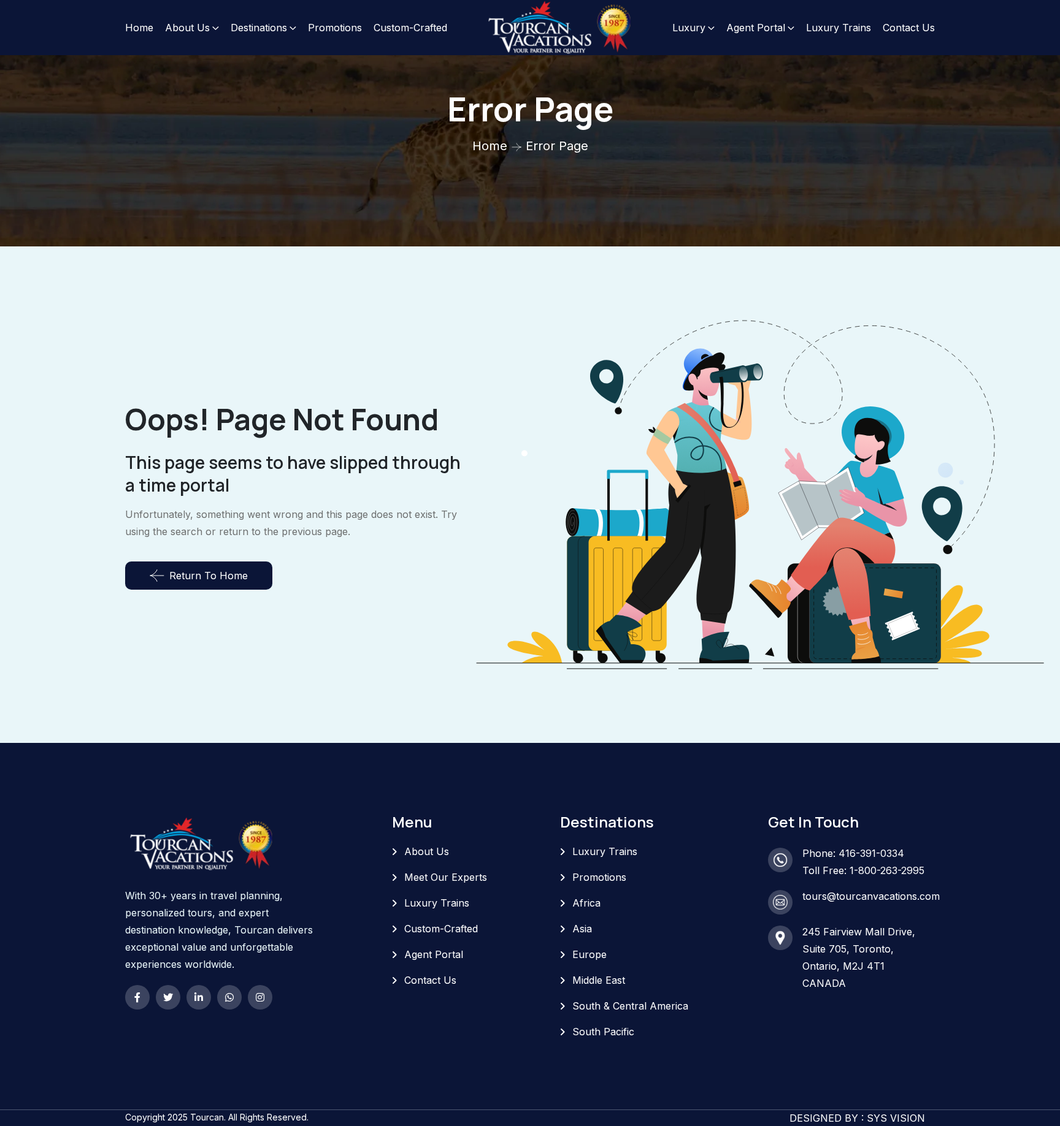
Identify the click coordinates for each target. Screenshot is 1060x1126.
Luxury (688, 27)
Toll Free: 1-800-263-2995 (863, 870)
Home (139, 27)
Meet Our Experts (445, 877)
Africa (586, 903)
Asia (582, 928)
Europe (589, 954)
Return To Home (208, 575)
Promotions (335, 27)
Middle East (598, 980)
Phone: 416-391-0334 (853, 853)
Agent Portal (755, 27)
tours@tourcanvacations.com (871, 896)
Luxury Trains (838, 27)
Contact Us (909, 27)
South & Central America (630, 1006)
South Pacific (603, 1031)
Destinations (259, 27)
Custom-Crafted (410, 27)
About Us (187, 27)
